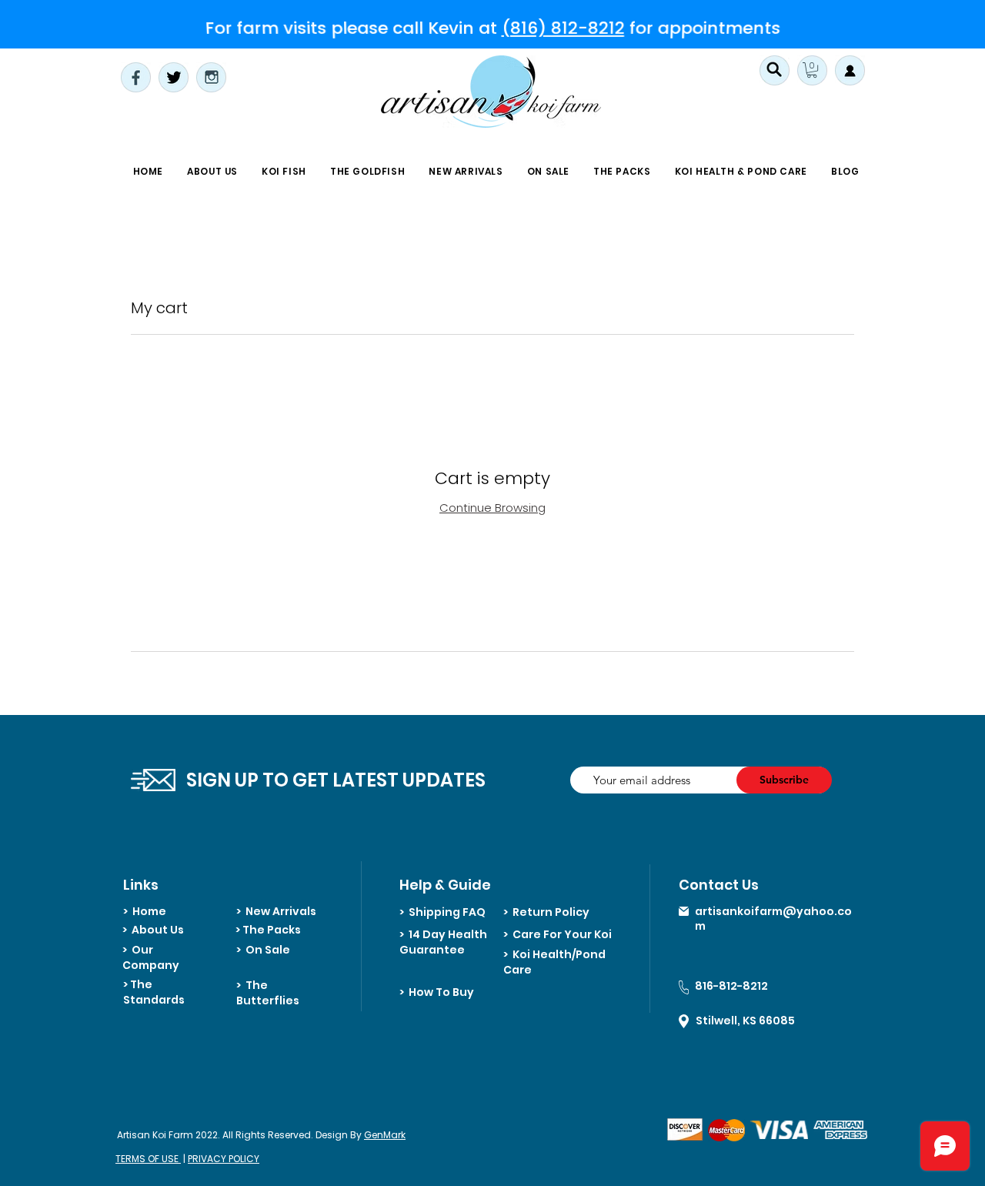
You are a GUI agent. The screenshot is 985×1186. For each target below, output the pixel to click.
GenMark (385, 1134)
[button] (284, 171)
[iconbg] (812, 70)
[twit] (174, 77)
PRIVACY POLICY (223, 1158)
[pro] (850, 70)
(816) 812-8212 (563, 27)
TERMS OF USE (148, 1158)
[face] (136, 77)
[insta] (211, 77)
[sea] (775, 70)
